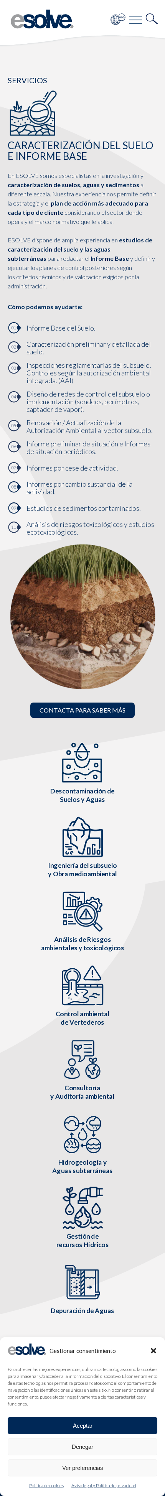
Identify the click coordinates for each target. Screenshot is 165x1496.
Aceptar (82, 1425)
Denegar (82, 1446)
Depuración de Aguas (82, 1310)
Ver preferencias (82, 1468)
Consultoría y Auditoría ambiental (82, 1092)
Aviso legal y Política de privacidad (103, 1485)
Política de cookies (46, 1485)
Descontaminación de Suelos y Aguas (82, 795)
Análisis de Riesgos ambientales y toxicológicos (82, 943)
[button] (153, 1350)
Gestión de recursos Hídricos (82, 1240)
